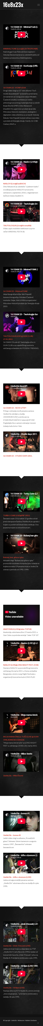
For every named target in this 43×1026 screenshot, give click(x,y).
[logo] (17, 4)
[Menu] (38, 4)
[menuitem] (38, 4)
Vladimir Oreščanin (31, 1020)
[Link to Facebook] (38, 1023)
